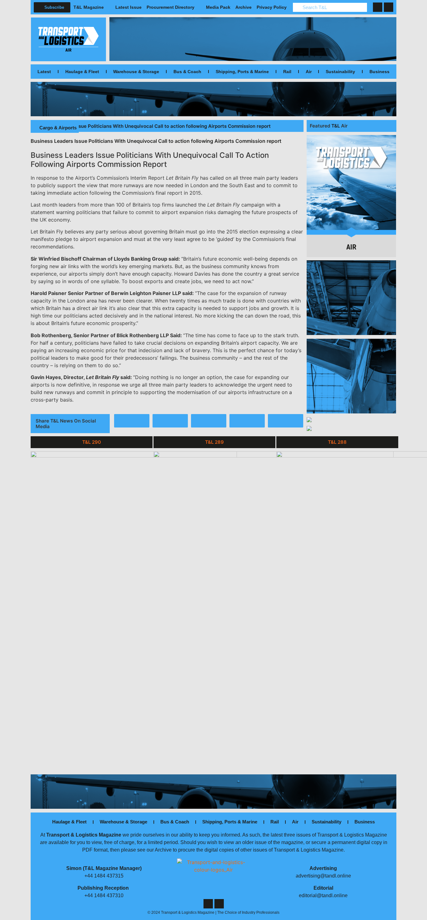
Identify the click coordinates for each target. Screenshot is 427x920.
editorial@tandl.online (323, 895)
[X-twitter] (377, 7)
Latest (44, 71)
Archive (243, 7)
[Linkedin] (388, 7)
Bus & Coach (187, 71)
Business (379, 71)
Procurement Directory (170, 7)
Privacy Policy (272, 7)
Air (309, 71)
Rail (287, 71)
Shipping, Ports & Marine (242, 71)
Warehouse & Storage (136, 71)
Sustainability (340, 71)
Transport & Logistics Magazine (83, 835)
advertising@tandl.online (323, 875)
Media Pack (218, 7)
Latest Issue (128, 7)
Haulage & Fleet (82, 71)
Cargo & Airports (58, 127)
